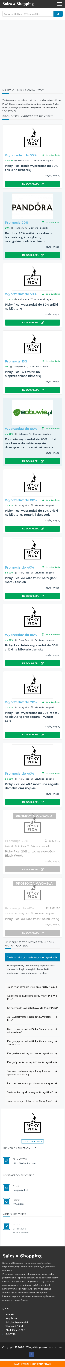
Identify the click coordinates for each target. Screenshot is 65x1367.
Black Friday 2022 (15, 1330)
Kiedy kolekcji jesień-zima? (30, 1043)
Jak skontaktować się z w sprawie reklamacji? (28, 1073)
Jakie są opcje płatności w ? (29, 1101)
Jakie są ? (30, 1092)
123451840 (18, 1204)
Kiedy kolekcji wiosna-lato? (30, 1031)
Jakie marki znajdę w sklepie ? (31, 986)
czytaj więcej (52, 175)
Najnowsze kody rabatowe (32, 1364)
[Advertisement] (32, 52)
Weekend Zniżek (15, 1326)
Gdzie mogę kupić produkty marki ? (31, 997)
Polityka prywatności (17, 1322)
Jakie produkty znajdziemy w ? (31, 957)
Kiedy (30, 1053)
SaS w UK (11, 1334)
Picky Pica (23, 160)
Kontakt (10, 1314)
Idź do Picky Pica (32, 1141)
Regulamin (11, 1318)
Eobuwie (23, 434)
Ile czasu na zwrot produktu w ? (32, 1083)
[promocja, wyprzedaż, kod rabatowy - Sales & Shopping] (18, 3)
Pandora (19, 228)
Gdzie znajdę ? (32, 1007)
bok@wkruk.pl (20, 1190)
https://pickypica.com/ (24, 1163)
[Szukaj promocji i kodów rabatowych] (58, 14)
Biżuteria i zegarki (43, 160)
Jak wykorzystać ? (29, 1018)
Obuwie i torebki (42, 434)
